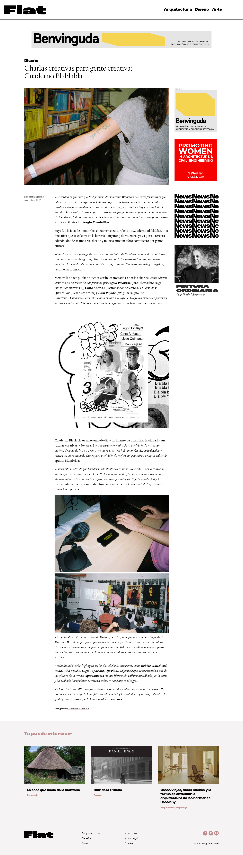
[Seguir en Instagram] (216, 833)
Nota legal (131, 838)
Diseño (202, 10)
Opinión (98, 795)
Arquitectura (178, 10)
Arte (217, 10)
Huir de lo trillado (108, 790)
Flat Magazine (36, 197)
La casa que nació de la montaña (53, 790)
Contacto (130, 843)
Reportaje (32, 795)
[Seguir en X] (211, 833)
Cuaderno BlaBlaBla (78, 709)
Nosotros (130, 833)
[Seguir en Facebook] (205, 833)
